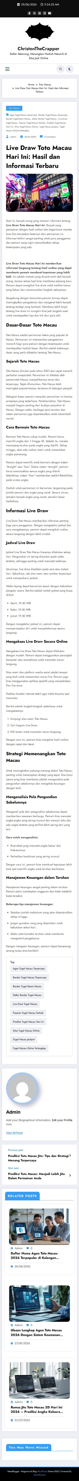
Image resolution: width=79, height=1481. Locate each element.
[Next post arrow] (70, 1175)
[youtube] (49, 13)
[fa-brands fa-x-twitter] (34, 13)
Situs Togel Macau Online (26, 126)
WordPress (42, 1471)
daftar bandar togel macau (44, 118)
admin (13, 136)
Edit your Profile (62, 1120)
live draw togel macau (25, 1004)
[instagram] (44, 13)
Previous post (15, 1150)
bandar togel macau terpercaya (52, 115)
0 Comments (50, 136)
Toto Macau (14, 108)
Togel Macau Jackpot (49, 126)
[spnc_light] (70, 69)
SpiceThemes (39, 1474)
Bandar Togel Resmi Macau (18, 118)
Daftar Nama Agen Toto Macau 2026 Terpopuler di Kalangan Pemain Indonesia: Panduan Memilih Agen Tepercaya (34, 1255)
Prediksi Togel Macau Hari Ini (28, 1022)
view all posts (14, 1132)
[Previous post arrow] (70, 1155)
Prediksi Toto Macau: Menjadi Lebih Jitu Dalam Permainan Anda (36, 1176)
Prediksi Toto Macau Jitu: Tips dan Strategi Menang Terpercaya (38, 1158)
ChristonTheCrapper (38, 48)
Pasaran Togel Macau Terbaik (32, 122)
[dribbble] (39, 13)
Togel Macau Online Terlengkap (29, 1048)
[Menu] (7, 69)
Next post (13, 1168)
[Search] (61, 69)
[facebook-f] (29, 13)
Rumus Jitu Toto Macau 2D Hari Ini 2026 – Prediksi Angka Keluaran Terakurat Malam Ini (36, 1409)
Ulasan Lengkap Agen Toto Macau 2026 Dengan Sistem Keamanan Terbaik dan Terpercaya (36, 1332)
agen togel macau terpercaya (23, 115)
